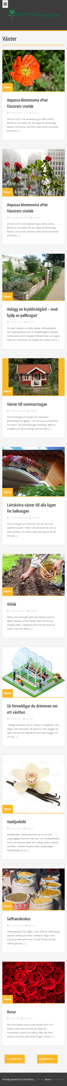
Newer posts (46, 1059)
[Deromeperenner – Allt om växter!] (33, 14)
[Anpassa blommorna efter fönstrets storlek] (33, 70)
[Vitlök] (33, 575)
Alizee (48, 1079)
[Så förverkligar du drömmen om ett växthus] (33, 672)
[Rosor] (33, 982)
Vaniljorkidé (16, 821)
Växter (7, 87)
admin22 (35, 112)
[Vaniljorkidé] (33, 784)
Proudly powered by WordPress (18, 1079)
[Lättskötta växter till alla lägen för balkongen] (33, 471)
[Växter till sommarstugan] (33, 376)
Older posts (16, 1059)
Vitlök (11, 604)
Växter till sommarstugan (27, 404)
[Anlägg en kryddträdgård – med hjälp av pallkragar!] (33, 277)
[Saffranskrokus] (33, 889)
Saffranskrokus (19, 919)
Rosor (11, 1012)
